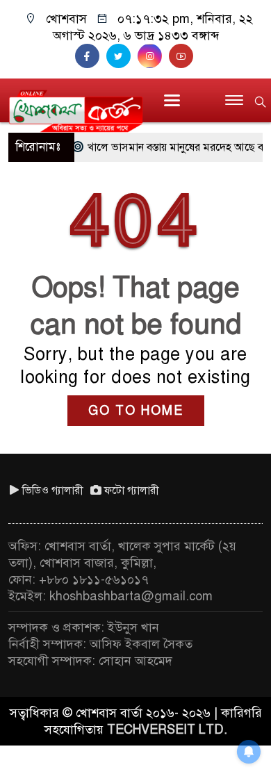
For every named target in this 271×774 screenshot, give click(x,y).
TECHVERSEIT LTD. (167, 729)
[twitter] (122, 56)
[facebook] (90, 56)
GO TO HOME (135, 410)
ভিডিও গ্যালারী (52, 490)
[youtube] (183, 56)
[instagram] (153, 56)
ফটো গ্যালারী (131, 490)
